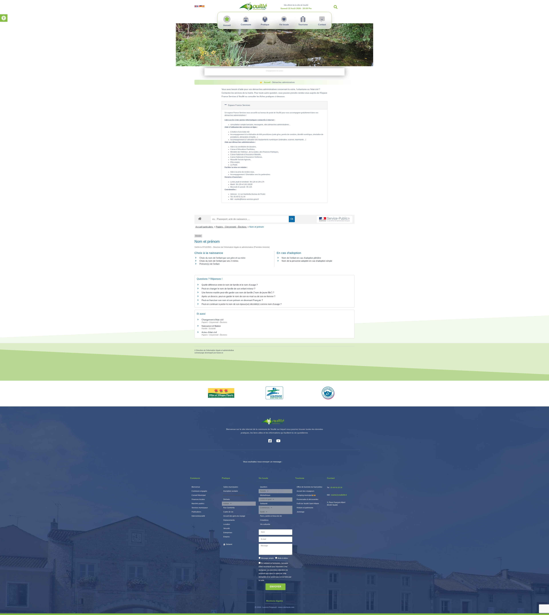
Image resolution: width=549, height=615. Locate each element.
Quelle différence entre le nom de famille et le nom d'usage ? (230, 285)
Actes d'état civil (209, 332)
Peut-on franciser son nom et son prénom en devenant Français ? (232, 300)
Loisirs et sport (265, 499)
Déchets (226, 499)
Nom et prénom (256, 227)
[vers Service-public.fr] (334, 219)
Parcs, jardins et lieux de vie (271, 516)
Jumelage (300, 512)
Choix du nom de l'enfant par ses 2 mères (218, 261)
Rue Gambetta (229, 508)
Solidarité (263, 504)
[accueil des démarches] (200, 218)
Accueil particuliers (204, 227)
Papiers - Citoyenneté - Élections (231, 227)
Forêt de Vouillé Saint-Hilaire (308, 504)
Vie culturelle (265, 524)
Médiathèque (265, 495)
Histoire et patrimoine (305, 508)
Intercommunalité (198, 516)
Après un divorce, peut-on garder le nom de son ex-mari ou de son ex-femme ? (239, 296)
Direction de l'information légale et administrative (215, 350)
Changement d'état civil (212, 319)
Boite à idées (283, 558)
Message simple (267, 558)
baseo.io (219, 353)
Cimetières (264, 520)
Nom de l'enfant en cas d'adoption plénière (301, 258)
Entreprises (227, 533)
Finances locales (198, 499)
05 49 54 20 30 (336, 488)
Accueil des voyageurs (305, 491)
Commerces (264, 508)
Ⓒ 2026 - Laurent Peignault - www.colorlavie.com (274, 607)
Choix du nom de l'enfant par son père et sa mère (222, 258)
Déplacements (229, 520)
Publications (196, 512)
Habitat (226, 504)
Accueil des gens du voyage (234, 516)
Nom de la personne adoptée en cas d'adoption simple (307, 261)
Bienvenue (196, 487)
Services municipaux (200, 508)
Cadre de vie (228, 512)
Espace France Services (239, 105)
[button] (3, 18)
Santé (262, 512)
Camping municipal (304, 495)
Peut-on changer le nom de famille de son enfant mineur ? (228, 288)
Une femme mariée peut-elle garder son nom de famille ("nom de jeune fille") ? (238, 292)
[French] (198, 6)
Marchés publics (198, 504)
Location (226, 524)
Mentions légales (274, 601)
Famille (263, 491)
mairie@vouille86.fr (339, 495)
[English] (195, 6)
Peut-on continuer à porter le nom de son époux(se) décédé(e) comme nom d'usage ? (242, 304)
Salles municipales (230, 487)
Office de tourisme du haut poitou (309, 487)
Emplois (226, 537)
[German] (201, 6)
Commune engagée (199, 491)
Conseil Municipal (199, 495)
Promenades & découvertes (307, 499)
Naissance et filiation (211, 326)
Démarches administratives (233, 495)
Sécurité (226, 528)
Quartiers (263, 487)
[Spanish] (203, 6)
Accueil (267, 82)
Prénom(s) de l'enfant (209, 264)
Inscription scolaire (230, 491)
